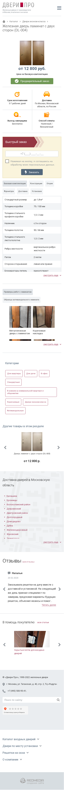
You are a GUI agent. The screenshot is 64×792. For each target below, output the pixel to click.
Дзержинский (14, 508)
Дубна (10, 525)
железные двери (39, 677)
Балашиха (12, 496)
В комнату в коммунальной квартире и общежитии (25, 392)
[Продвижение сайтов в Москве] (32, 781)
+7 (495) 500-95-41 (17, 691)
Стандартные (13, 382)
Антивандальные (15, 411)
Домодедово (14, 521)
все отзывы (28, 561)
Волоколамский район (18, 504)
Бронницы (12, 500)
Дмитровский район (17, 513)
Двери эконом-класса (35, 402)
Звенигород (13, 538)
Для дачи (30, 373)
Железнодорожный (17, 530)
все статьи (43, 622)
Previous (5, 447)
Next (58, 447)
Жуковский (12, 534)
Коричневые (13, 402)
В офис (44, 373)
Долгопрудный (14, 517)
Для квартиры (14, 373)
